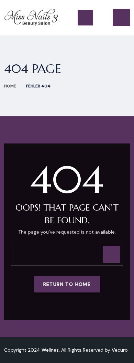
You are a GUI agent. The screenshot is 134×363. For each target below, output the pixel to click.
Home (10, 86)
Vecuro (120, 350)
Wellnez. (51, 350)
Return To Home (67, 284)
